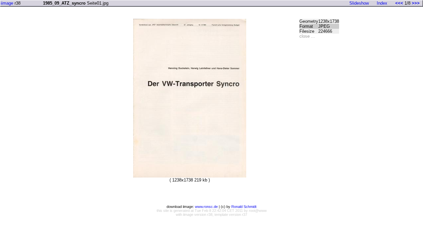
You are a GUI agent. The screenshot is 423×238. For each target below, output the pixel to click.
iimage (7, 3)
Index (382, 3)
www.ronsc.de (206, 207)
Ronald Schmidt (243, 207)
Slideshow (359, 3)
